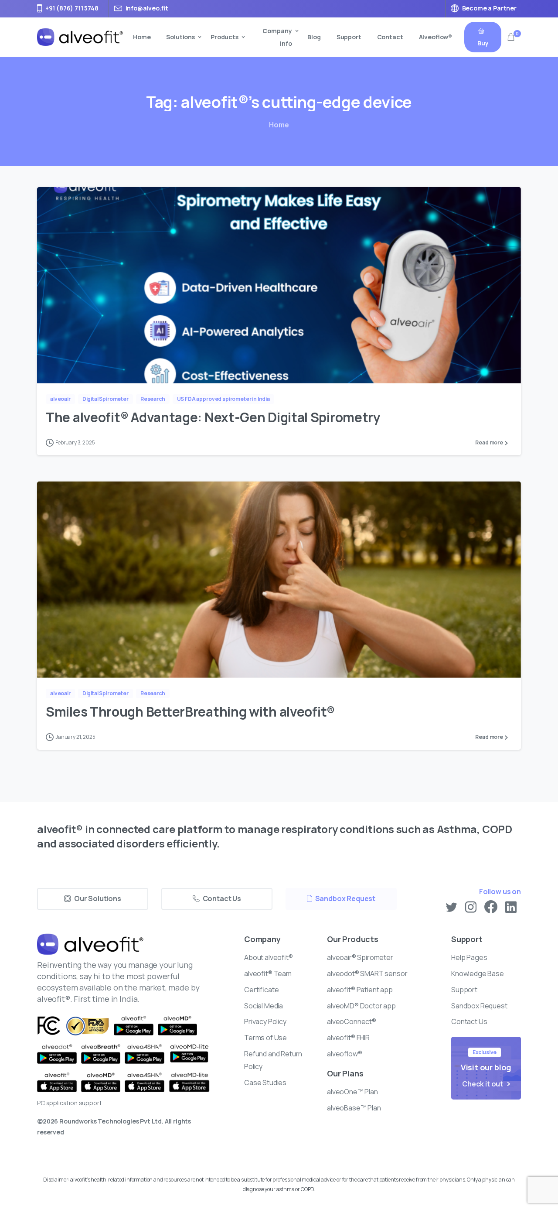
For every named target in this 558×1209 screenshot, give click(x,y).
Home (279, 125)
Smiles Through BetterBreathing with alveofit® (190, 712)
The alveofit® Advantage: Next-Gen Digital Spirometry (214, 417)
